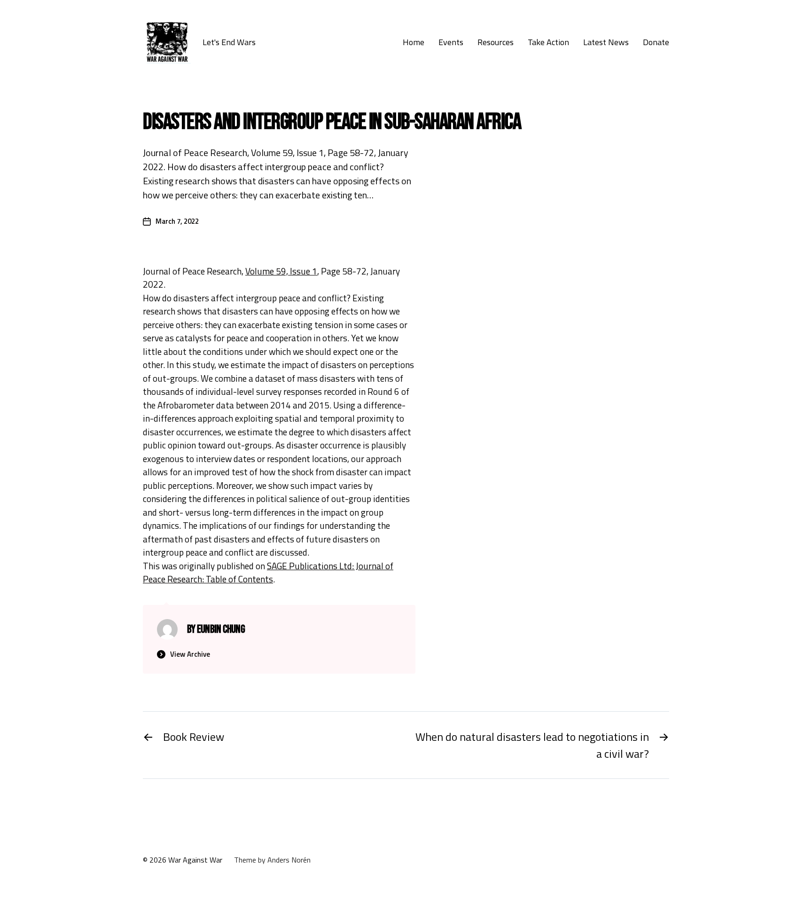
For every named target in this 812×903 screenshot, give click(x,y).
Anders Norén (289, 859)
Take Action (548, 42)
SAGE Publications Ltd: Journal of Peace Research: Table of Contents (268, 572)
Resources (495, 42)
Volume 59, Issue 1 (281, 271)
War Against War (195, 859)
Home (413, 42)
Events (450, 42)
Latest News (606, 42)
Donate (656, 42)
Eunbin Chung (221, 629)
